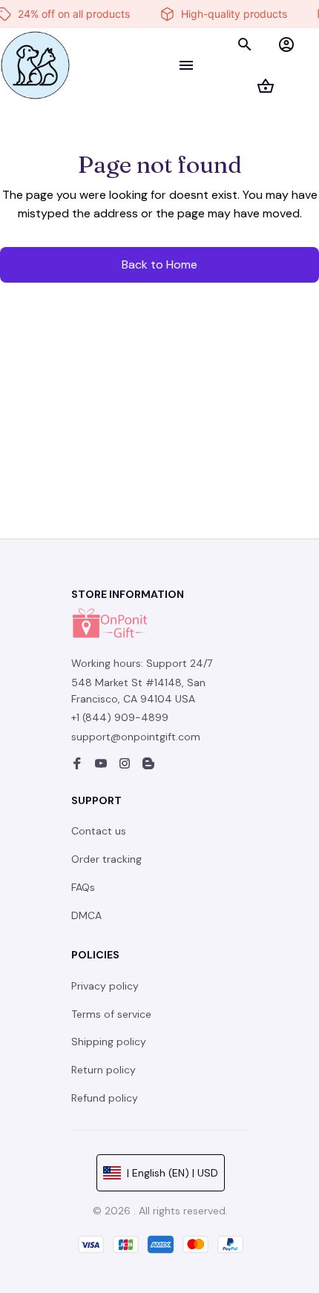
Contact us (98, 831)
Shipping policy (108, 1041)
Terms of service (111, 1014)
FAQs (83, 887)
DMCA (86, 915)
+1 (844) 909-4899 (119, 717)
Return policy (103, 1069)
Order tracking (106, 859)
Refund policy (104, 1098)
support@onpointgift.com (135, 736)
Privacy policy (105, 986)
